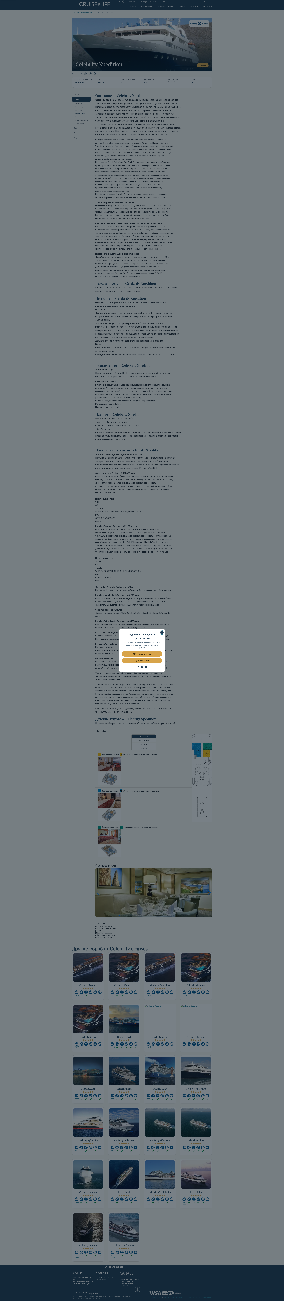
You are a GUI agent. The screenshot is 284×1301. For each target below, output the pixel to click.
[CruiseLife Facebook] (142, 667)
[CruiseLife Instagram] (138, 667)
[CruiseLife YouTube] (146, 667)
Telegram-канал (143, 654)
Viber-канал (143, 661)
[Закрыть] (162, 632)
